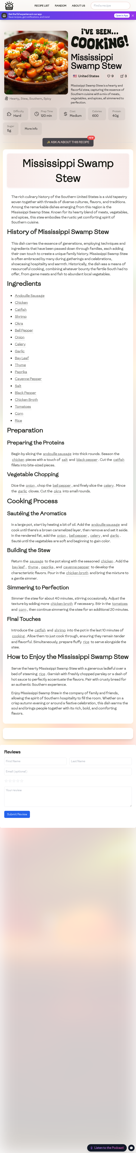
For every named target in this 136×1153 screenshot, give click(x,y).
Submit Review (17, 814)
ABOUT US (78, 5)
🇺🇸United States (86, 76)
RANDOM (60, 5)
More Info (31, 129)
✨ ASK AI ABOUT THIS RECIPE (68, 142)
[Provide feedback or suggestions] (131, 1148)
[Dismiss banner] (133, 15)
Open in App (122, 15)
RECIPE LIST (42, 5)
